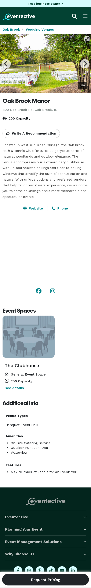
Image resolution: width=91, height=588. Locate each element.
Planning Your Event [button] (24, 529)
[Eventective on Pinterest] (40, 570)
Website (35, 208)
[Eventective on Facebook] (18, 570)
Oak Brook (11, 29)
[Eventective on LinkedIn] (73, 570)
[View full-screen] (87, 38)
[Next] (85, 63)
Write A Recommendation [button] (33, 133)
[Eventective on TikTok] (51, 570)
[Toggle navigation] (85, 16)
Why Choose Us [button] (19, 554)
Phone (62, 208)
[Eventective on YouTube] (62, 570)
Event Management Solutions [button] (33, 541)
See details (14, 388)
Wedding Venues (40, 29)
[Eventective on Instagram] (29, 570)
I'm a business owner (44, 3)
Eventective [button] (16, 517)
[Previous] (6, 63)
